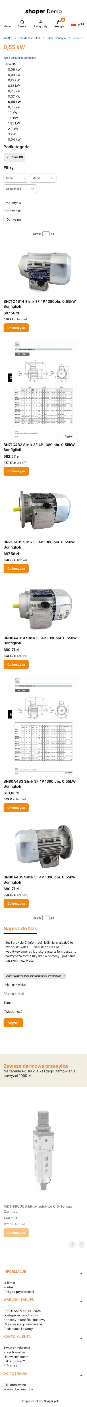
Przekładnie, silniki (29, 38)
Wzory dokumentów (18, 1389)
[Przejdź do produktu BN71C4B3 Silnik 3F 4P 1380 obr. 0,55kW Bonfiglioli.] (43, 390)
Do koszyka (16, 328)
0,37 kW (14, 96)
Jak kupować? (14, 1361)
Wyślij (13, 1023)
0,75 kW (14, 107)
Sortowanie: (12, 211)
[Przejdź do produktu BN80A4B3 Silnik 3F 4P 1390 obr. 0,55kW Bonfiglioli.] (43, 726)
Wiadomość (13, 1011)
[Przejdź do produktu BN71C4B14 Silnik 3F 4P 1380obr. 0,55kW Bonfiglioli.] (43, 270)
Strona (37, 233)
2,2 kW (13, 129)
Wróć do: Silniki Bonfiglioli (20, 57)
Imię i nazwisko (15, 985)
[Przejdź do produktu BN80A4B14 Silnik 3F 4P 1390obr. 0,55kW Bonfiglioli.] (43, 607)
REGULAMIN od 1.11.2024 (22, 1311)
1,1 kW (12, 112)
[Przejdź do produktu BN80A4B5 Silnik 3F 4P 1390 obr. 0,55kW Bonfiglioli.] (43, 846)
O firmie (9, 1283)
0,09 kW (14, 75)
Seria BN (77, 38)
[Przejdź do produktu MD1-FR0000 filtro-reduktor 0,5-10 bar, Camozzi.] (43, 1151)
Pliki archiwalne (15, 1385)
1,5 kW (13, 118)
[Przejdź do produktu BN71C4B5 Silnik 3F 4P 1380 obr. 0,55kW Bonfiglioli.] (43, 510)
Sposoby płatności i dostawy (25, 1320)
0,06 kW (14, 69)
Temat (8, 1002)
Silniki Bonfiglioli (57, 38)
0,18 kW (14, 85)
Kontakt (9, 1287)
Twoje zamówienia (17, 1348)
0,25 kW (14, 91)
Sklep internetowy (38, 1401)
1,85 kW (14, 123)
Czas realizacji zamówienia (23, 1324)
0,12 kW (14, 80)
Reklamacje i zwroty (18, 1329)
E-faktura (10, 1366)
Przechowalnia (14, 1352)
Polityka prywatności (19, 1292)
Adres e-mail (14, 993)
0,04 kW (14, 139)
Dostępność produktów (21, 1315)
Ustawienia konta (16, 1357)
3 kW (12, 134)
